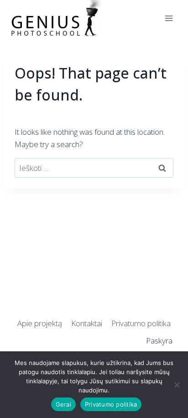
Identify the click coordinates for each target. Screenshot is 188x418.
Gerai (63, 404)
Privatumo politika (141, 323)
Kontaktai (86, 323)
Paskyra (159, 340)
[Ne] (176, 384)
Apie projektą (39, 323)
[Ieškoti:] (94, 168)
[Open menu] (168, 18)
